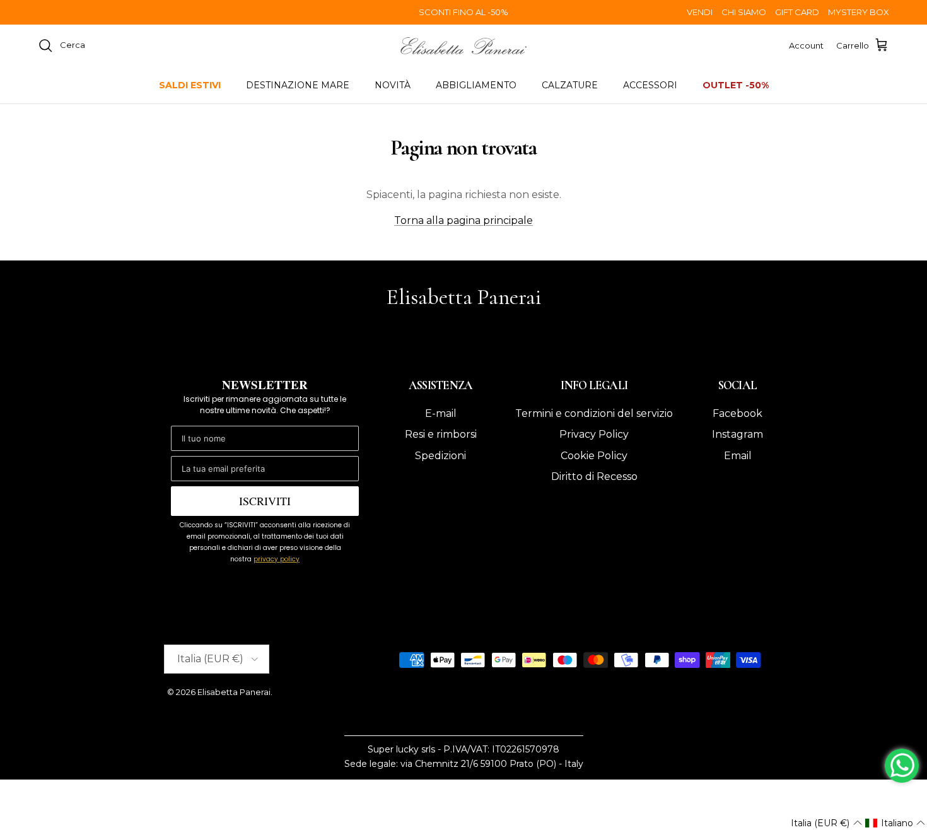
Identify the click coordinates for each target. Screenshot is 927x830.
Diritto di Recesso (594, 476)
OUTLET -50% (736, 85)
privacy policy (277, 559)
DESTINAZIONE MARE (297, 85)
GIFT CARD (797, 12)
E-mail (441, 413)
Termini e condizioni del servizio (594, 413)
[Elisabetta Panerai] (463, 45)
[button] (826, 823)
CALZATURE (570, 85)
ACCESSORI (650, 85)
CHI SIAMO (743, 12)
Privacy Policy (594, 434)
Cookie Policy (594, 456)
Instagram (737, 434)
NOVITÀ (393, 85)
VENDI (700, 12)
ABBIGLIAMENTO (476, 85)
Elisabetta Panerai (234, 692)
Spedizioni (440, 456)
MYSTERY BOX (858, 12)
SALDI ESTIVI (190, 85)
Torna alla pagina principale (463, 220)
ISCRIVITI (265, 500)
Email (738, 456)
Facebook (737, 413)
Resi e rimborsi (441, 434)
